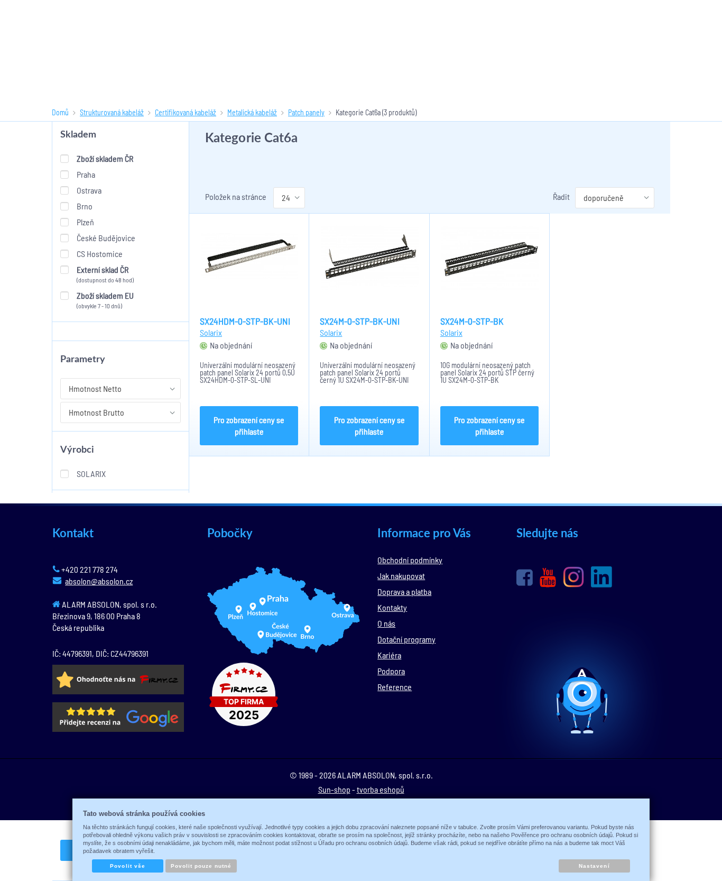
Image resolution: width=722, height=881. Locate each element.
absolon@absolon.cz (99, 581)
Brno (84, 206)
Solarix (91, 474)
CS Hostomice (100, 254)
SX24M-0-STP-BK (472, 321)
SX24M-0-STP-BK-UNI (360, 321)
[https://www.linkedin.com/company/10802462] (601, 577)
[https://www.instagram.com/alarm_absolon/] (573, 577)
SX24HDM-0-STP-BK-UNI (245, 321)
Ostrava (89, 190)
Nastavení (594, 866)
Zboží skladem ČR (105, 158)
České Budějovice (106, 238)
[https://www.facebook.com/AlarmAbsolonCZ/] (524, 577)
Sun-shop (334, 789)
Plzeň (85, 222)
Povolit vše (127, 866)
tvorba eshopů (380, 789)
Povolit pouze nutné (201, 866)
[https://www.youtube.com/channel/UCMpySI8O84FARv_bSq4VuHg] (548, 578)
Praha (86, 174)
